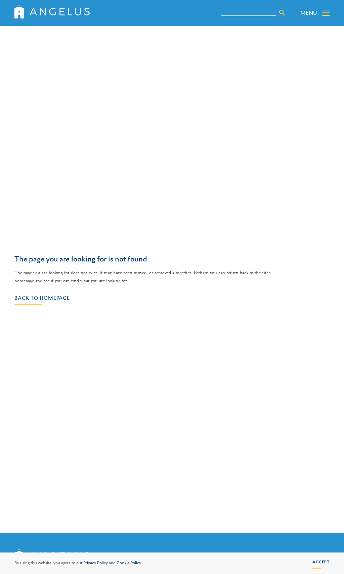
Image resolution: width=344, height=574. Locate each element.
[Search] (282, 13)
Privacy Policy (95, 563)
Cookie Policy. (129, 563)
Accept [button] (321, 562)
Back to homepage (42, 298)
